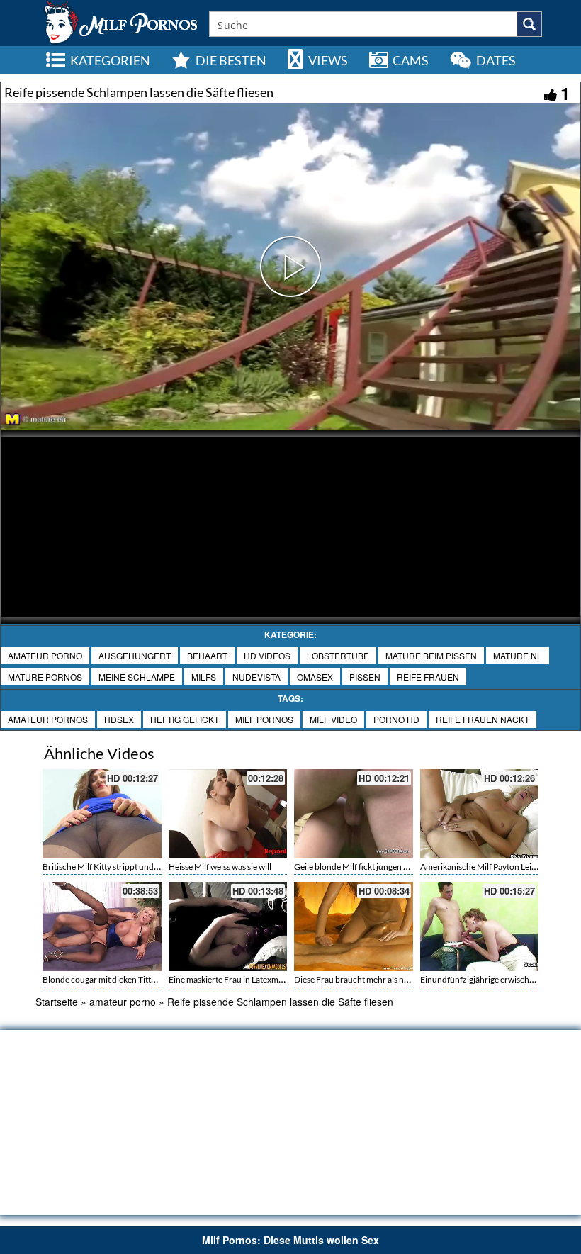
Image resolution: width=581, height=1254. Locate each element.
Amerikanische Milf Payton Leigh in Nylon (496, 866)
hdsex (119, 719)
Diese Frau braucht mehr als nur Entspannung (378, 979)
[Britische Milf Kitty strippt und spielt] (102, 813)
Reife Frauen (428, 677)
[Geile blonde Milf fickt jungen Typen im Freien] (353, 813)
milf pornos (264, 719)
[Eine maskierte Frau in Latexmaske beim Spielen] (228, 926)
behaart (207, 655)
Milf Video (333, 719)
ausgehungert (134, 655)
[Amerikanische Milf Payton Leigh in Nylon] (479, 813)
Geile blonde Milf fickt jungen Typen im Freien (378, 866)
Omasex (315, 677)
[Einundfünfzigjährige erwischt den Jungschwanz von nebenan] (479, 926)
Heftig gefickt (184, 719)
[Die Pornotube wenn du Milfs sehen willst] (119, 21)
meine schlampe (136, 677)
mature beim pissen (431, 655)
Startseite (56, 1002)
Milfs (203, 677)
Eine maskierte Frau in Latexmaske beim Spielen (256, 979)
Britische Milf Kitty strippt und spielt (109, 866)
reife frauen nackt (482, 719)
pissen (364, 677)
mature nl (517, 655)
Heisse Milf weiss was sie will (220, 866)
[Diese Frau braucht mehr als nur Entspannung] (353, 926)
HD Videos (267, 655)
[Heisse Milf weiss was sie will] (228, 813)
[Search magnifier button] (529, 24)
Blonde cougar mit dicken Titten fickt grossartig (129, 979)
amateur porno (45, 655)
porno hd (396, 719)
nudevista (256, 677)
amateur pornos (48, 719)
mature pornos (45, 677)
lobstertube (338, 655)
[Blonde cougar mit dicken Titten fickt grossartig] (102, 926)
